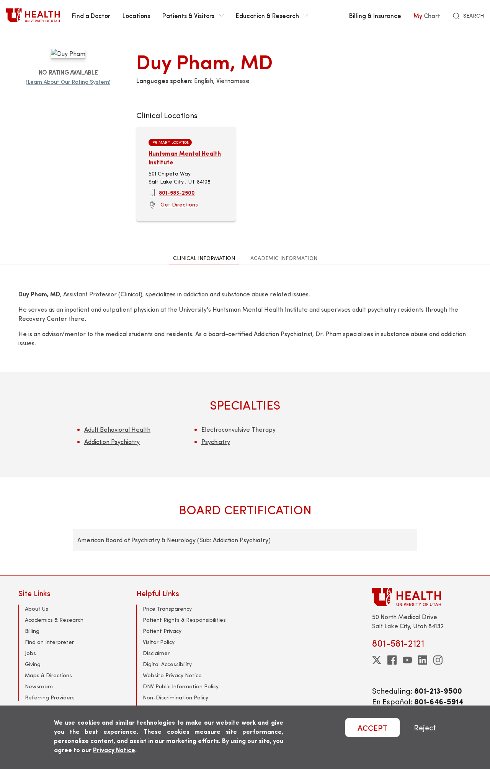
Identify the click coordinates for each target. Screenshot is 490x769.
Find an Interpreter (49, 641)
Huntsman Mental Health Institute (185, 157)
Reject (425, 727)
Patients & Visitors (188, 15)
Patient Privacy (162, 630)
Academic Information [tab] (283, 258)
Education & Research (267, 15)
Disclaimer (156, 653)
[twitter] (376, 660)
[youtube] (407, 660)
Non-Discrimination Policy (175, 697)
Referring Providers (50, 697)
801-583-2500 (177, 192)
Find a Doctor (91, 15)
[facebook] (392, 660)
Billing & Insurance (375, 15)
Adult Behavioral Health (117, 429)
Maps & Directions (48, 675)
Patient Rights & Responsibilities (184, 619)
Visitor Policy (159, 641)
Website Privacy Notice (172, 675)
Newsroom (39, 686)
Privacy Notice (114, 749)
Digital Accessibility (167, 664)
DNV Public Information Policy (181, 686)
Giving (33, 664)
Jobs (30, 653)
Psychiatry (215, 441)
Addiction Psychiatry (112, 441)
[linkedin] (422, 660)
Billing (32, 630)
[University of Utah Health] (33, 15)
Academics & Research (54, 619)
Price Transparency (167, 608)
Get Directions (179, 204)
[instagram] (438, 660)
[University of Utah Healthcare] (422, 597)
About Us (36, 608)
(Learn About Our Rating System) (68, 81)
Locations (136, 15)
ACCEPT (372, 727)
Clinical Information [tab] (204, 258)
